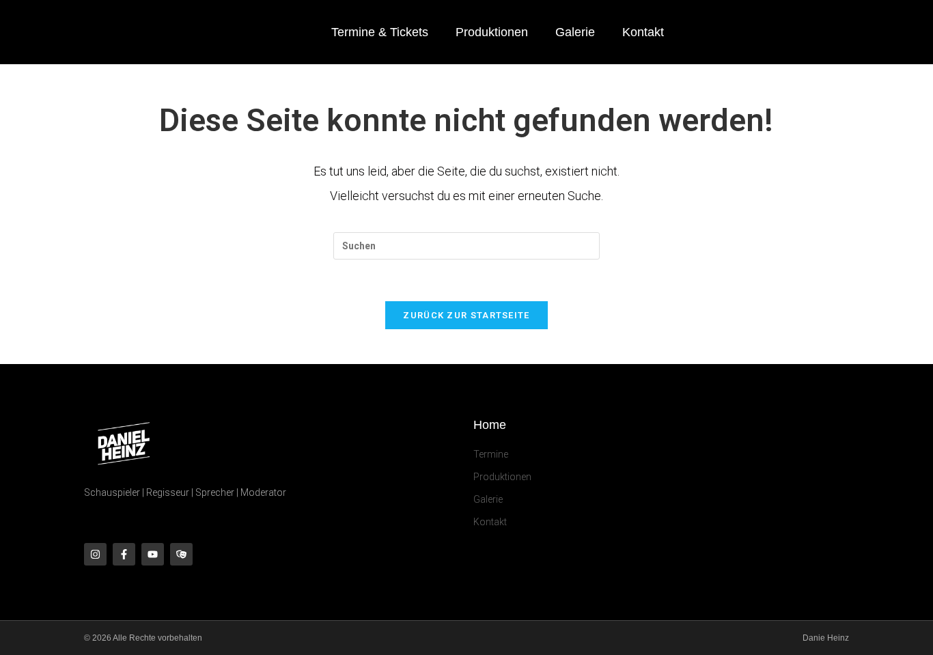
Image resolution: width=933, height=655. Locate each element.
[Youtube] (152, 554)
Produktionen (492, 32)
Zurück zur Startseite (466, 315)
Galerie (575, 32)
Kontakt (643, 32)
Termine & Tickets (379, 32)
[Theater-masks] (181, 554)
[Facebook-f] (124, 554)
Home (489, 425)
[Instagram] (95, 554)
